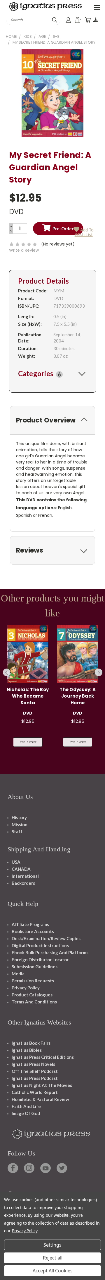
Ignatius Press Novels (33, 1064)
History (19, 817)
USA (16, 862)
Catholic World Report (35, 1092)
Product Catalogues (32, 994)
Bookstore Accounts (33, 931)
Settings (52, 1245)
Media (18, 973)
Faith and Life (26, 1106)
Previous (6, 672)
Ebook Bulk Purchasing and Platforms (50, 952)
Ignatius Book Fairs (31, 1043)
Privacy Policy (26, 987)
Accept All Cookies (53, 1270)
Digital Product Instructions (40, 945)
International (25, 876)
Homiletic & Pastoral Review (40, 1099)
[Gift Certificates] (78, 20)
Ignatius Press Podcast (35, 1078)
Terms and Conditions (34, 1001)
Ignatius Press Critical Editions (43, 1057)
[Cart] (88, 20)
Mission (19, 824)
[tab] (52, 374)
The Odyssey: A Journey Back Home (78, 696)
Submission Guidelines (34, 966)
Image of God (26, 1113)
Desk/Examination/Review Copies (46, 938)
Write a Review (24, 250)
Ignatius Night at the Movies (42, 1085)
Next (98, 672)
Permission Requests (33, 980)
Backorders (23, 883)
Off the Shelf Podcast (35, 1071)
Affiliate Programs (30, 924)
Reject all (52, 1258)
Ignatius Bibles (27, 1050)
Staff (17, 831)
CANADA (21, 869)
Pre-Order (28, 741)
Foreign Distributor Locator (40, 959)
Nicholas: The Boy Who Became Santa (28, 696)
